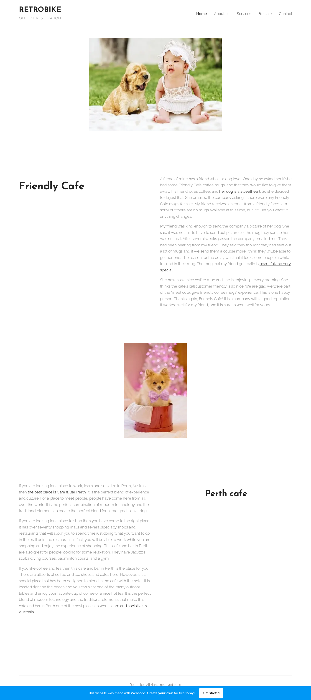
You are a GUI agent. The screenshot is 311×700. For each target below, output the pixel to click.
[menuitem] (202, 14)
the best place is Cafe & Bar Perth (57, 492)
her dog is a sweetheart (239, 191)
